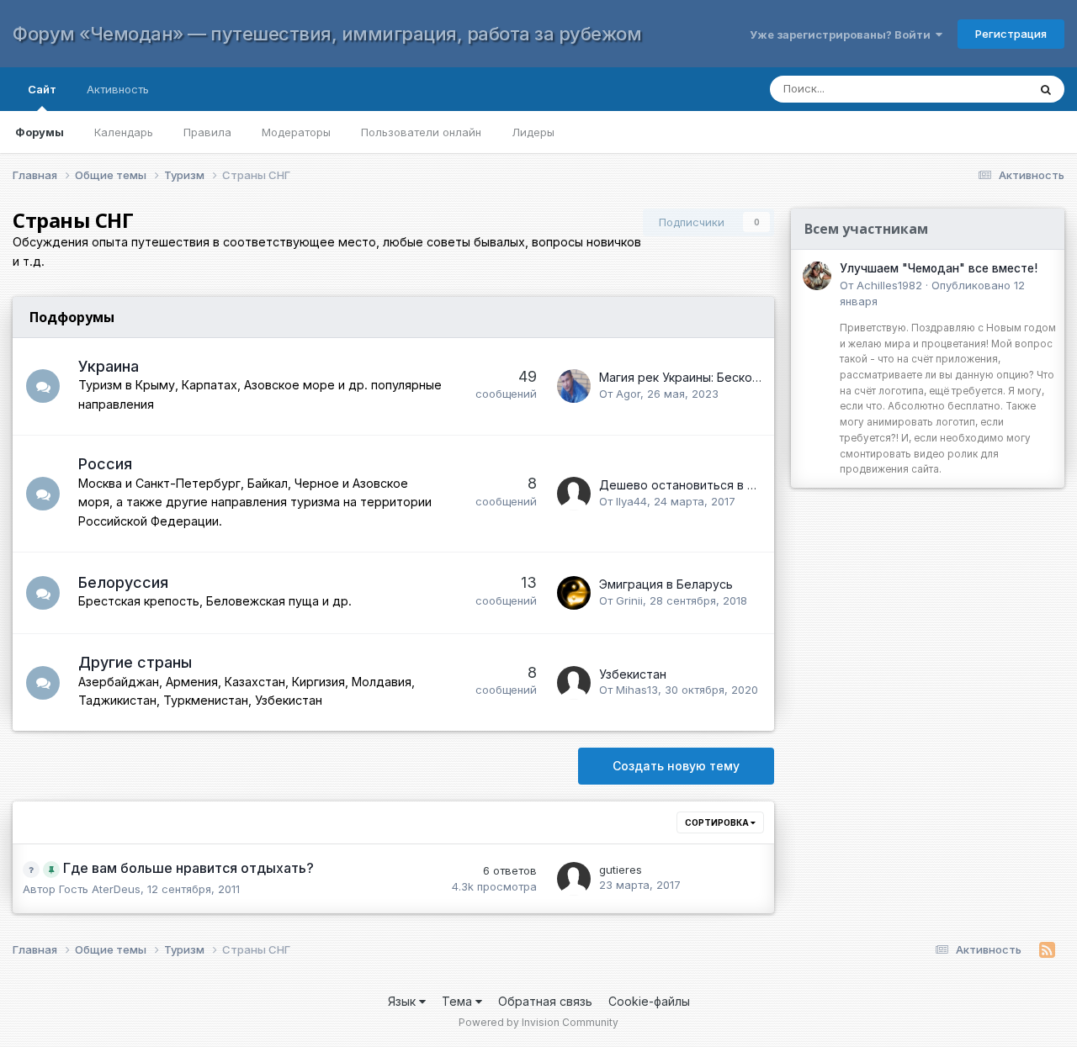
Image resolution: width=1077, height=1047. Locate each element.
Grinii (629, 600)
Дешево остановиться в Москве (695, 485)
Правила (207, 132)
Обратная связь (545, 1001)
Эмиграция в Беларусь (666, 584)
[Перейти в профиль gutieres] (574, 879)
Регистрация (1011, 33)
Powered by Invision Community (538, 1022)
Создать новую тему (676, 766)
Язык (403, 1001)
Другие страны (135, 662)
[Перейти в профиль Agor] (574, 386)
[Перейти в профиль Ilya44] (574, 493)
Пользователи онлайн (421, 132)
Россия (105, 464)
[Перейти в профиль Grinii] (574, 593)
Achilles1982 (889, 285)
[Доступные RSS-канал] (1047, 950)
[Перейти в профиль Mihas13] (574, 683)
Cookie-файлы (649, 1001)
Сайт (42, 89)
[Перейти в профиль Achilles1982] (817, 276)
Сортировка (718, 822)
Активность (118, 89)
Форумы (39, 132)
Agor (628, 393)
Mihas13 (637, 689)
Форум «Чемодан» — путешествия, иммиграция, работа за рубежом (327, 34)
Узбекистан (632, 674)
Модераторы (296, 132)
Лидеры (533, 132)
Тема (458, 1001)
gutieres (620, 869)
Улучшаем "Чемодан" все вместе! (938, 268)
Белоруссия (123, 582)
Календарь (123, 132)
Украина (108, 366)
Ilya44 (631, 501)
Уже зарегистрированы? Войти (843, 34)
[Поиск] (1045, 89)
